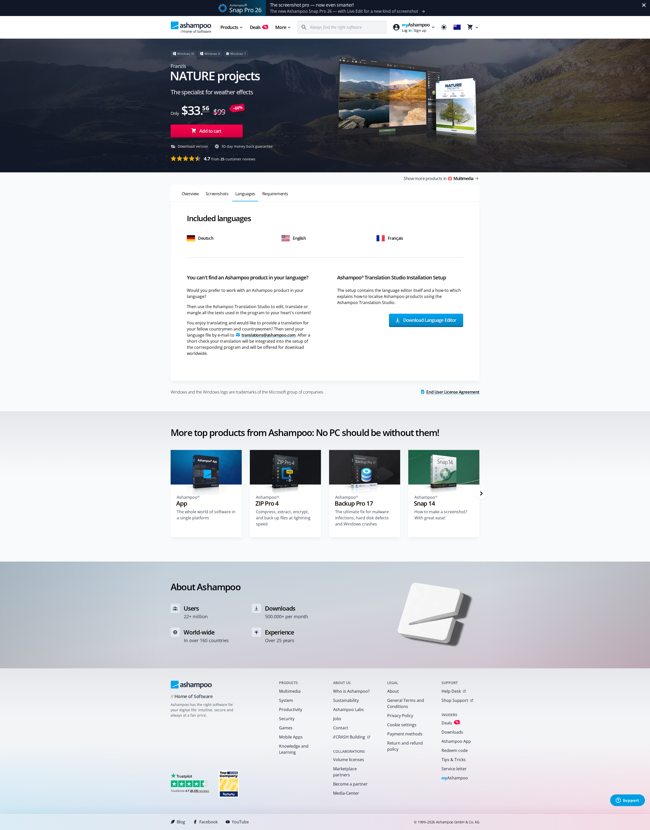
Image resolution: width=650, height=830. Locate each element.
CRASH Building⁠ (349, 737)
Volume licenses (348, 759)
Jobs (337, 718)
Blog (181, 822)
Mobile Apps (291, 737)
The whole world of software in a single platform (206, 515)
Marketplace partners (345, 772)
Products (229, 27)
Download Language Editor (429, 320)
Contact (340, 728)
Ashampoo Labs (348, 709)
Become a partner (350, 784)
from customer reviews (229, 159)
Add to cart (210, 131)
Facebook (208, 822)
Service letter (454, 769)
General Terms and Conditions (405, 703)
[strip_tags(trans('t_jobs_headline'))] (229, 784)
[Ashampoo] (191, 685)
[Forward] (481, 493)
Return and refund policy (405, 746)
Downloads (452, 732)
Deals (258, 27)
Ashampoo (455, 778)
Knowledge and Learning (293, 749)
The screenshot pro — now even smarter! (312, 5)
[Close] (644, 5)
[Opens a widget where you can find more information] (627, 800)
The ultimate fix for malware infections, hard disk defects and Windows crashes (362, 518)
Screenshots (217, 194)
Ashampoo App (456, 741)
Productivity (290, 709)
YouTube (240, 822)
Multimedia (290, 691)
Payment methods (404, 734)
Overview (190, 194)
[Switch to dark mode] (444, 27)
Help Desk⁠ (451, 691)
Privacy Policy (400, 715)
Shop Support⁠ (455, 700)
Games (285, 728)
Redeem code (455, 750)
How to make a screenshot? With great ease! (440, 515)
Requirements (275, 194)
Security (287, 718)
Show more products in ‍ (438, 178)
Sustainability (346, 700)
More (280, 27)
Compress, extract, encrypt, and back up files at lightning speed (283, 518)
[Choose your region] (457, 27)
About (393, 691)
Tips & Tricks (454, 759)
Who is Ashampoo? (351, 691)
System (286, 700)
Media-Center (346, 793)
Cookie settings (401, 725)
